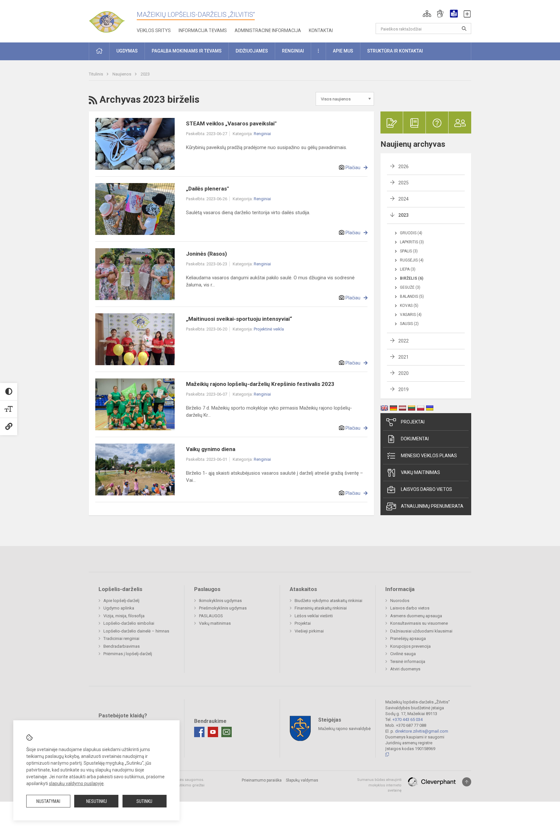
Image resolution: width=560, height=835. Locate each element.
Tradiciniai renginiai (121, 638)
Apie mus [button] (343, 50)
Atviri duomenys (405, 669)
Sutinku (144, 801)
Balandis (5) (412, 296)
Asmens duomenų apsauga (416, 615)
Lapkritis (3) (412, 242)
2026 (403, 166)
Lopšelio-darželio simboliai (128, 623)
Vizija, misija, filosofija (124, 615)
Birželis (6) (411, 278)
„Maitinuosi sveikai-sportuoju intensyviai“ (239, 319)
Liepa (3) (407, 269)
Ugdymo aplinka (118, 608)
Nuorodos (399, 600)
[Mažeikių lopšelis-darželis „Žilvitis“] (113, 19)
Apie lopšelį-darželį (121, 600)
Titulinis (96, 74)
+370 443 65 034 (407, 719)
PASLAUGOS (211, 615)
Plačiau (352, 167)
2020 (403, 373)
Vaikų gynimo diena (210, 449)
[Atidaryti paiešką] (464, 28)
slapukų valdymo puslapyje (76, 783)
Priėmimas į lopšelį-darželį (127, 653)
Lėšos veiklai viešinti (314, 615)
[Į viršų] (466, 781)
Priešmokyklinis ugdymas (223, 608)
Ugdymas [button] (127, 50)
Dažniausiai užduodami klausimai (421, 631)
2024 (403, 199)
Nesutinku (96, 801)
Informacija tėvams (203, 30)
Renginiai (262, 133)
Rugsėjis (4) (412, 260)
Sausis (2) (409, 323)
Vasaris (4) (411, 314)
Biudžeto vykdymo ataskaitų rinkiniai (328, 600)
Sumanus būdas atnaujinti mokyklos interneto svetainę (379, 785)
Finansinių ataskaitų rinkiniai (321, 608)
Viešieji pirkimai (309, 631)
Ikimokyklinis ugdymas (220, 600)
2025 (403, 182)
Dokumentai (415, 438)
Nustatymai (48, 801)
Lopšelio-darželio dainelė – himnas (136, 631)
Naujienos (122, 74)
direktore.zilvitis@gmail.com (421, 731)
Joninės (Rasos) (206, 253)
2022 (403, 340)
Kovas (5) (409, 305)
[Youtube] (213, 732)
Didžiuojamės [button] (252, 50)
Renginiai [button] (293, 50)
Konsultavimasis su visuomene (419, 623)
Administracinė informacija (268, 30)
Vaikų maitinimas (420, 472)
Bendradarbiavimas (121, 646)
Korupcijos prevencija (410, 646)
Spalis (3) (409, 251)
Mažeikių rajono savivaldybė (344, 728)
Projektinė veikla (269, 329)
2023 (145, 74)
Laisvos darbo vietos (426, 489)
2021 (403, 357)
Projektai (413, 421)
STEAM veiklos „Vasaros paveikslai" (231, 123)
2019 (403, 389)
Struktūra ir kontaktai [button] (395, 50)
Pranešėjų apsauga (408, 638)
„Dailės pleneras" (207, 188)
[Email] (226, 732)
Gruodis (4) (411, 233)
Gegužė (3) (410, 287)
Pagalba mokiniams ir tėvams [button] (187, 50)
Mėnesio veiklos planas (429, 455)
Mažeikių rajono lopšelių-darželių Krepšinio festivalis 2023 (260, 384)
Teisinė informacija (407, 661)
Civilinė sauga (403, 653)
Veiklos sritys (154, 30)
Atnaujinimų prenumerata (432, 506)
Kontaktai (321, 30)
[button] (427, 13)
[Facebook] (199, 732)
